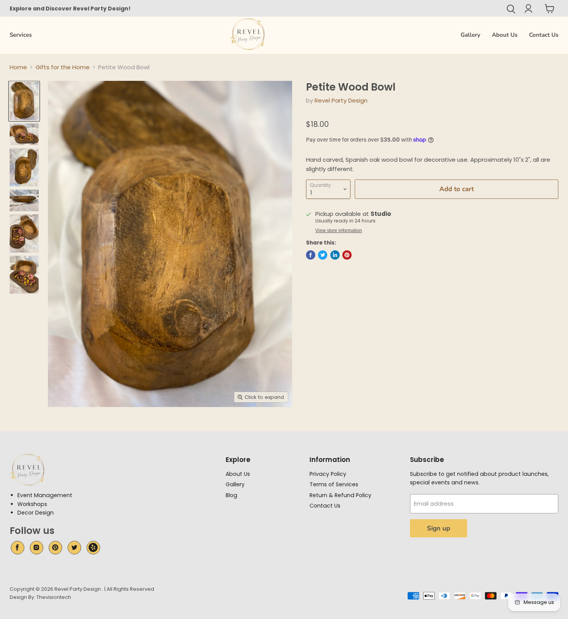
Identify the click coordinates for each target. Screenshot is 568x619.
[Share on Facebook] (310, 255)
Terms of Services (334, 484)
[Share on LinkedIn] (335, 255)
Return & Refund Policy (340, 495)
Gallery (470, 35)
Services (21, 35)
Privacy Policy (328, 474)
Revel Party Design (341, 100)
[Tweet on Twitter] (322, 255)
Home (18, 67)
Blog (231, 495)
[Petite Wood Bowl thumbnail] (24, 101)
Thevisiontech (53, 597)
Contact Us (543, 35)
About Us (504, 35)
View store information (338, 230)
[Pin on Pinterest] (347, 255)
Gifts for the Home (63, 67)
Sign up (438, 528)
